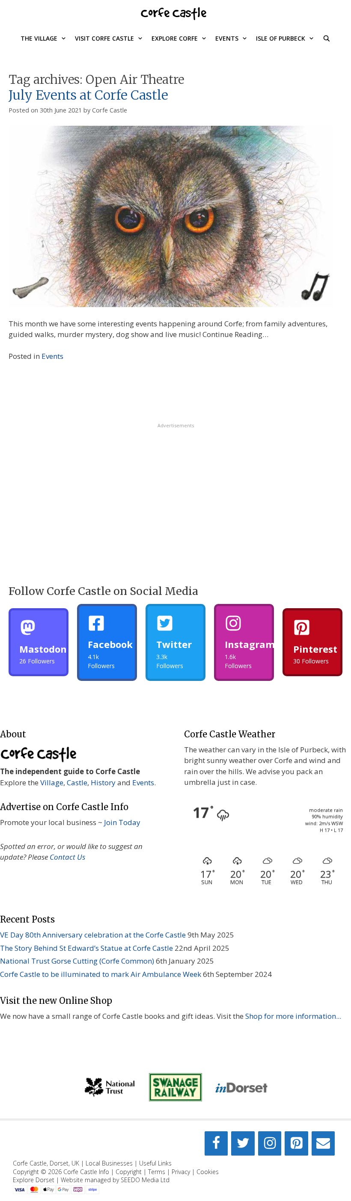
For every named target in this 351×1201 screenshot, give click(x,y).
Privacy (181, 1172)
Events (226, 38)
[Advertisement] (175, 489)
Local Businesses (109, 1163)
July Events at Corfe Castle (88, 95)
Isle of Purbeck (280, 38)
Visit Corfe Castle (104, 38)
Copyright (129, 1172)
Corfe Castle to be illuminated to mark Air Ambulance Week (100, 974)
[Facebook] (216, 1143)
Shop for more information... (293, 1016)
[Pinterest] (296, 1143)
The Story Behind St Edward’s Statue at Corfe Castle (86, 948)
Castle (77, 782)
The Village (39, 38)
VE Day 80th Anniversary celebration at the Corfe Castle (93, 935)
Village (51, 782)
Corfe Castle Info (86, 1172)
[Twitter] (242, 1143)
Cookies (207, 1172)
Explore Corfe (175, 38)
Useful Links (155, 1163)
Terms (156, 1172)
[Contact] (323, 1143)
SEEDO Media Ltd (145, 1180)
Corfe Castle (173, 13)
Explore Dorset (33, 1180)
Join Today (122, 822)
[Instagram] (269, 1143)
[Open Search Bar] (326, 38)
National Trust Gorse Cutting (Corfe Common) (77, 961)
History (103, 782)
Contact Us (67, 857)
